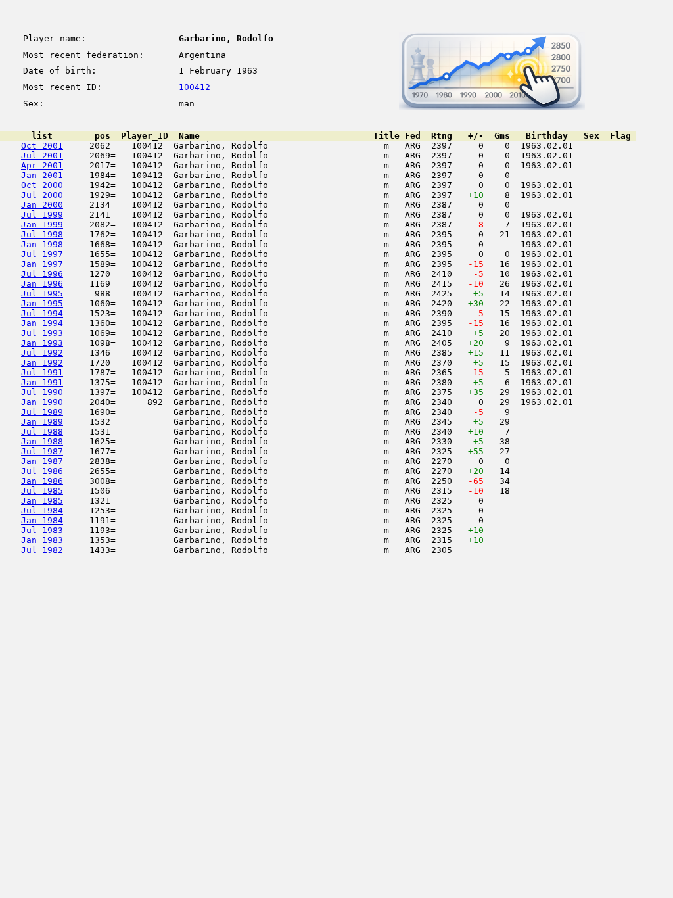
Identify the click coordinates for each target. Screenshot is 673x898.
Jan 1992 (42, 362)
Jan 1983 (42, 540)
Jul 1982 (42, 550)
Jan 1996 (42, 284)
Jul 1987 (42, 451)
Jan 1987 (42, 461)
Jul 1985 (42, 491)
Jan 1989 (42, 422)
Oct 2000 (42, 185)
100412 (194, 87)
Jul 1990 (42, 392)
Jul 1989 (42, 412)
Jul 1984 (42, 510)
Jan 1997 (42, 264)
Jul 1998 (42, 234)
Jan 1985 (42, 501)
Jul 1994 (42, 313)
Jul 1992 (42, 353)
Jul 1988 (42, 432)
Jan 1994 (42, 323)
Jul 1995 (42, 293)
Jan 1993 (42, 343)
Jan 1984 (42, 520)
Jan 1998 (42, 244)
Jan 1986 (42, 481)
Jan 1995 (42, 303)
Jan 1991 (42, 382)
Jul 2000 (42, 195)
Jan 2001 (42, 175)
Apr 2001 (42, 165)
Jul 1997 (42, 254)
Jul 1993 (42, 333)
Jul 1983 (42, 530)
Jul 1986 (42, 471)
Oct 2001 (42, 146)
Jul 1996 (42, 274)
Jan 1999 (42, 224)
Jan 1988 (42, 441)
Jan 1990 (42, 402)
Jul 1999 (42, 215)
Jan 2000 (42, 205)
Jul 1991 (42, 372)
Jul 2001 (42, 155)
